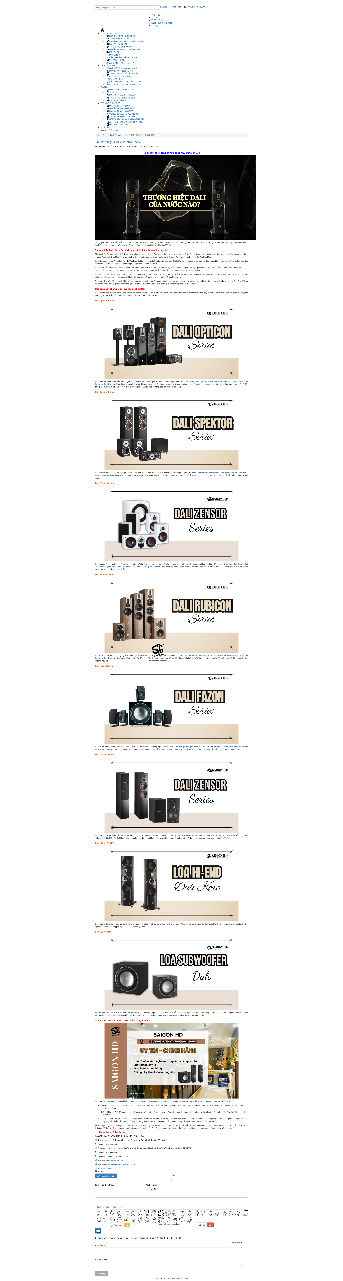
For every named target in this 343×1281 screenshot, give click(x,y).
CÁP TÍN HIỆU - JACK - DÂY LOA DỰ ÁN (126, 81)
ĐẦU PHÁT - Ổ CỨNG (118, 124)
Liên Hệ (154, 25)
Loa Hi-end (108, 1168)
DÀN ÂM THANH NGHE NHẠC (122, 108)
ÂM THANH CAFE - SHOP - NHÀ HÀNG (126, 121)
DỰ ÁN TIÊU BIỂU (108, 127)
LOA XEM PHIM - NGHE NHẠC (122, 36)
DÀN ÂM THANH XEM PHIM (121, 105)
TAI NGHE (113, 92)
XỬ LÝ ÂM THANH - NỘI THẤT (122, 62)
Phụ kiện (104, 87)
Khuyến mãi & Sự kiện (109, 130)
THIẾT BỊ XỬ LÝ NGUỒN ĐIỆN (122, 97)
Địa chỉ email (101, 1259)
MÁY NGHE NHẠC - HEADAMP (122, 95)
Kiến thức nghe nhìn (117, 135)
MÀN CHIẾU (114, 54)
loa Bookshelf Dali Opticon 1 (227, 381)
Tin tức (154, 17)
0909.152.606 (182, 1278)
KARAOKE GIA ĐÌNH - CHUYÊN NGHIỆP (126, 41)
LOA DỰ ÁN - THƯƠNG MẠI (121, 71)
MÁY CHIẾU (114, 52)
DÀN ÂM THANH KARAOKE (121, 111)
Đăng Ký (163, 6)
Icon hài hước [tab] (103, 1206)
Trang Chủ (101, 135)
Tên (173, 1175)
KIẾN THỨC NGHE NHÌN (162, 22)
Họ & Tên (100, 1245)
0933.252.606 (169, 1278)
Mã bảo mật (151, 1184)
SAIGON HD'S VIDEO (195, 6)
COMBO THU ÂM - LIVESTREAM (123, 113)
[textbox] (127, 7)
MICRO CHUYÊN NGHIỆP (120, 76)
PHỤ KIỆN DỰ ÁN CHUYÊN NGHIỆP (124, 84)
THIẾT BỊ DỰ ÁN (107, 65)
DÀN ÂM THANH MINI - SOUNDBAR (124, 49)
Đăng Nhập (176, 6)
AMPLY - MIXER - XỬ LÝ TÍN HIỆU (124, 73)
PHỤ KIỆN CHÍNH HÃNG (119, 100)
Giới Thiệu (155, 14)
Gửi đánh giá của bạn (106, 1175)
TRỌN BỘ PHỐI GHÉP (110, 103)
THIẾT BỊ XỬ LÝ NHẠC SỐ (120, 46)
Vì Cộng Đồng (157, 20)
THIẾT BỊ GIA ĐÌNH (109, 33)
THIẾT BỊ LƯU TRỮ (117, 60)
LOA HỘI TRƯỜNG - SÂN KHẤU (123, 68)
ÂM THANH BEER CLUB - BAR (122, 116)
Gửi (210, 1224)
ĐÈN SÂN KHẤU (116, 79)
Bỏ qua (202, 1224)
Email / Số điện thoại (104, 1184)
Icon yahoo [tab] (118, 1206)
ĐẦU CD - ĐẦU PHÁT (118, 44)
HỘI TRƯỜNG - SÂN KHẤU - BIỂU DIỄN (126, 119)
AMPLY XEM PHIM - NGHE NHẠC (123, 38)
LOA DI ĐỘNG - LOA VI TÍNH (121, 89)
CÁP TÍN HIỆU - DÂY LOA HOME (123, 57)
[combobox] (127, 7)
